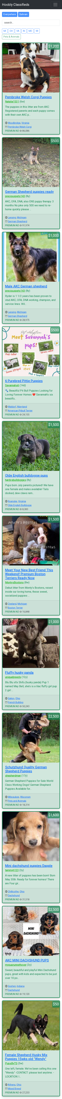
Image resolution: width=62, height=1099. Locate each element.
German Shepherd (17, 221)
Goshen (12, 986)
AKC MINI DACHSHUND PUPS (27, 960)
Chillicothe (13, 891)
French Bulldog (15, 702)
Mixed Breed (14, 1088)
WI (37, 31)
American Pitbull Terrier (20, 410)
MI (4, 31)
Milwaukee (13, 797)
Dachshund (14, 895)
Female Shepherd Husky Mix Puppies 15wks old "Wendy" (26, 1057)
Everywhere (9, 14)
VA (17, 31)
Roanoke (12, 501)
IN (24, 31)
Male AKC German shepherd (26, 286)
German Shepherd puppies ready (29, 192)
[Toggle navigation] (55, 4)
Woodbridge (14, 123)
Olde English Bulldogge (20, 505)
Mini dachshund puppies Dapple (28, 866)
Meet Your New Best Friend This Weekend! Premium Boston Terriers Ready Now (29, 574)
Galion (11, 698)
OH (11, 31)
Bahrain (24, 14)
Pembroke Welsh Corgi (20, 127)
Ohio (17, 698)
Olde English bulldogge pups (26, 475)
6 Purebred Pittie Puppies (24, 381)
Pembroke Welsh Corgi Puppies (28, 97)
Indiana (20, 986)
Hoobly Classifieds (15, 5)
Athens (12, 1084)
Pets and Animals (17, 801)
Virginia (25, 123)
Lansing (12, 217)
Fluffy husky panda (19, 673)
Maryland (22, 406)
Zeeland (12, 603)
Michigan (21, 217)
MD (30, 31)
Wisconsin (25, 797)
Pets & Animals (11, 36)
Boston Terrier (15, 607)
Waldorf (12, 406)
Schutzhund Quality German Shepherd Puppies (26, 769)
